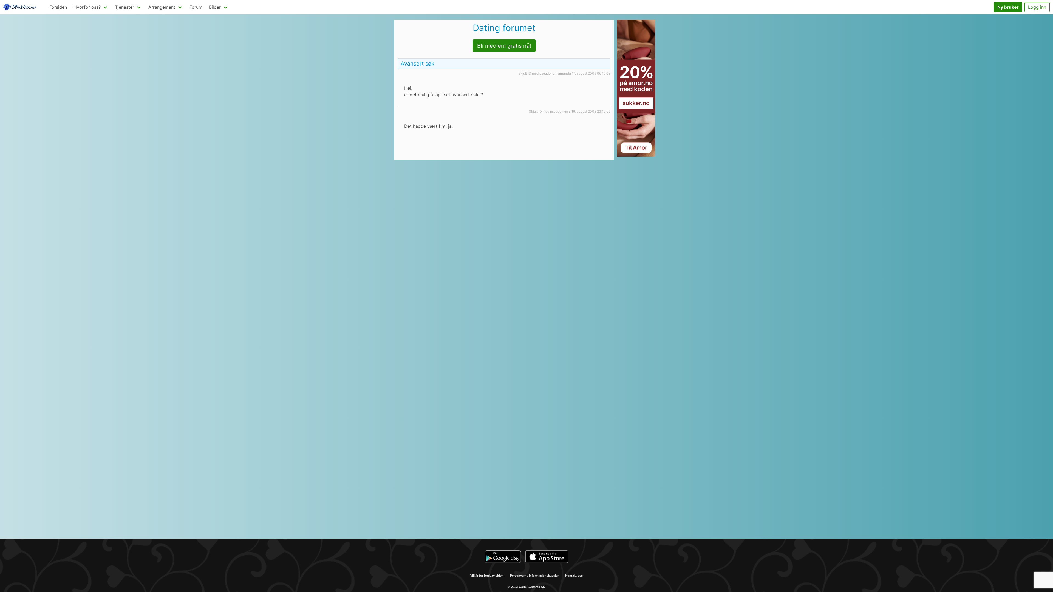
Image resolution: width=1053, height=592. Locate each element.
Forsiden (58, 7)
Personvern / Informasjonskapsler (534, 575)
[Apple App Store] (546, 557)
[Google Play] (503, 557)
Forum (195, 7)
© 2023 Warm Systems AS (526, 586)
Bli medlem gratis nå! (504, 45)
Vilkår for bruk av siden (486, 575)
